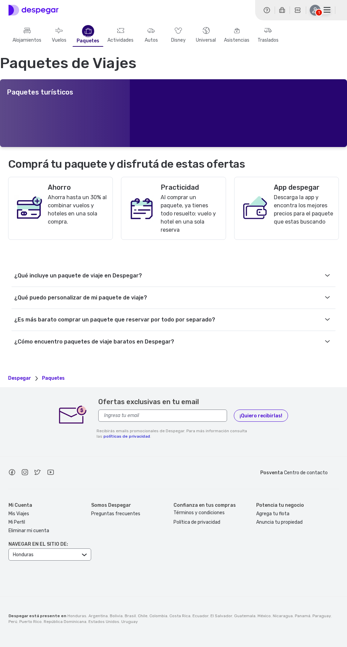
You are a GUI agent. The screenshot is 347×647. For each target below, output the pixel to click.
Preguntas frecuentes (115, 514)
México (264, 615)
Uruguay (129, 621)
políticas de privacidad (126, 436)
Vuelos (59, 40)
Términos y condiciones (199, 513)
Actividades (120, 40)
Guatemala (245, 615)
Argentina (98, 615)
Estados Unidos (103, 621)
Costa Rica (179, 615)
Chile (142, 615)
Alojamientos (27, 40)
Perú (12, 621)
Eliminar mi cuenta (28, 531)
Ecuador (200, 615)
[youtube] (50, 473)
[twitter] (37, 473)
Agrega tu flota (272, 514)
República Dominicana (65, 621)
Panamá (302, 615)
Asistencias (236, 40)
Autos (151, 40)
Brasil (130, 615)
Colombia (158, 615)
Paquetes (88, 41)
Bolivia (116, 615)
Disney (178, 40)
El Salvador (221, 615)
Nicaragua (283, 615)
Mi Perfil (16, 522)
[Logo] (33, 10)
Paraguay (321, 615)
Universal (206, 40)
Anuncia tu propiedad (279, 522)
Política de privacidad (197, 522)
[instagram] (24, 473)
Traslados (268, 40)
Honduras (76, 615)
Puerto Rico (30, 621)
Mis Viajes (18, 514)
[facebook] (11, 473)
